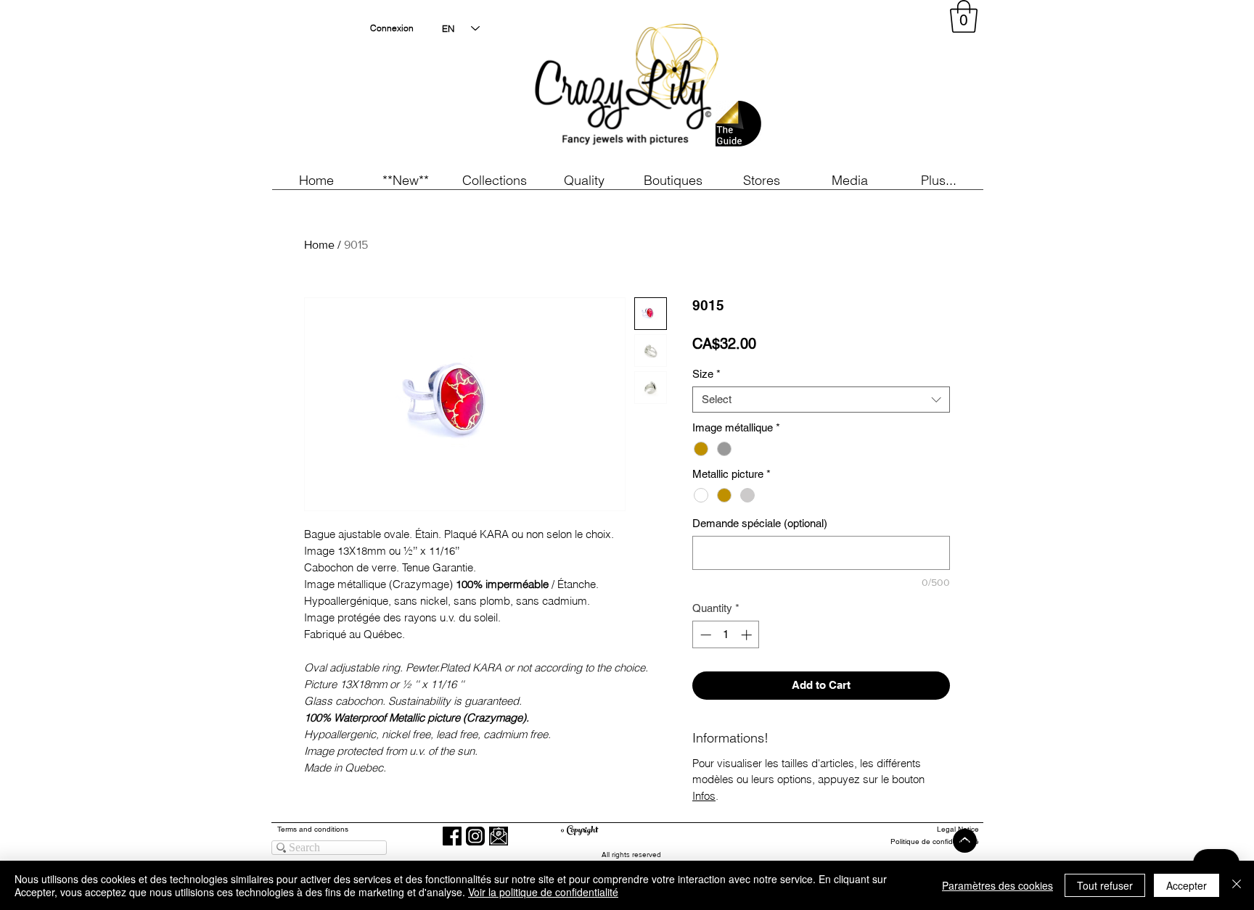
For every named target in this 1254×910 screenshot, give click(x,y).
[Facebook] (452, 836)
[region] (848, 87)
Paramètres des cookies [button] (997, 885)
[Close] (1236, 885)
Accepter (1186, 885)
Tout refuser (1105, 885)
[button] (405, 180)
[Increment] (748, 634)
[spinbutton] (726, 634)
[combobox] (821, 399)
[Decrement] (704, 634)
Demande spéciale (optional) (759, 523)
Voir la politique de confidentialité (543, 892)
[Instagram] (475, 836)
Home (319, 245)
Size (706, 374)
